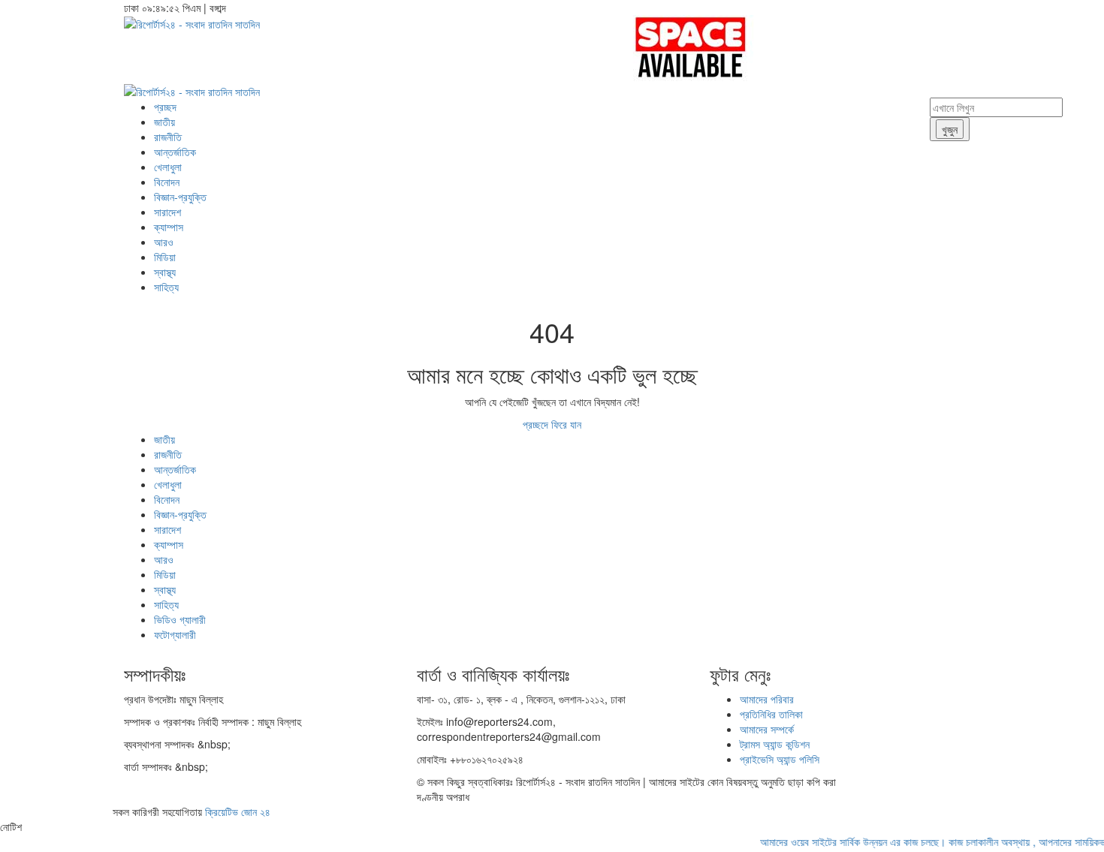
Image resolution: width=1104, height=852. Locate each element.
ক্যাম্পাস (168, 226)
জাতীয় (164, 121)
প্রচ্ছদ (165, 106)
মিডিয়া (165, 256)
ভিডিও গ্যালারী (180, 619)
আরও (163, 241)
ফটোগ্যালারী (175, 634)
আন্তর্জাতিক (175, 151)
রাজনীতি (168, 136)
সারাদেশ (167, 211)
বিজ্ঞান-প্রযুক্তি (180, 196)
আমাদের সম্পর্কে (767, 728)
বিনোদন (166, 181)
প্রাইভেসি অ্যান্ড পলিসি (779, 758)
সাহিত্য (166, 286)
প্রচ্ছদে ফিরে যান (552, 424)
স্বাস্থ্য (165, 271)
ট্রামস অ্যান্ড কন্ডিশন (775, 743)
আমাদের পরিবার (767, 698)
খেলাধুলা (168, 166)
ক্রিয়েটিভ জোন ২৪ (237, 811)
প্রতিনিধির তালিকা (771, 713)
